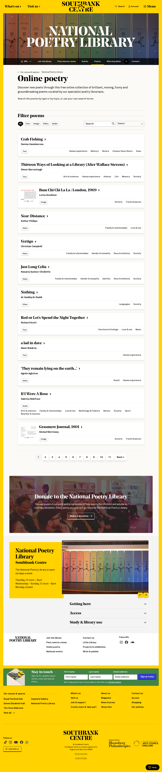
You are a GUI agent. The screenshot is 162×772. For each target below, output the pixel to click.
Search (121, 6)
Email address (120, 672)
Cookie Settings (81, 758)
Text (27, 124)
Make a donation (79, 516)
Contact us (88, 638)
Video (46, 124)
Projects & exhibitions (94, 647)
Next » (120, 457)
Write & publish (114, 61)
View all (7, 713)
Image (36, 124)
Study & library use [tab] (86, 622)
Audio (55, 124)
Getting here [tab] (80, 604)
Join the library (44, 61)
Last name (94, 672)
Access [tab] (75, 613)
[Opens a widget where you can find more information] (152, 767)
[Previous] (140, 595)
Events (85, 61)
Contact (135, 61)
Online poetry (53, 647)
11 (109, 457)
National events (54, 652)
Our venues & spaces (29, 72)
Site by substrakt (81, 754)
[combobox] (130, 123)
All (20, 124)
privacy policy (115, 682)
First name (69, 672)
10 (101, 457)
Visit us (33, 6)
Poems (97, 61)
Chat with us (13, 749)
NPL (26, 61)
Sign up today (147, 677)
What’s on (12, 6)
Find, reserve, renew (66, 61)
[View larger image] (105, 567)
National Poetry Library (52, 72)
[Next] (145, 595)
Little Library (89, 643)
